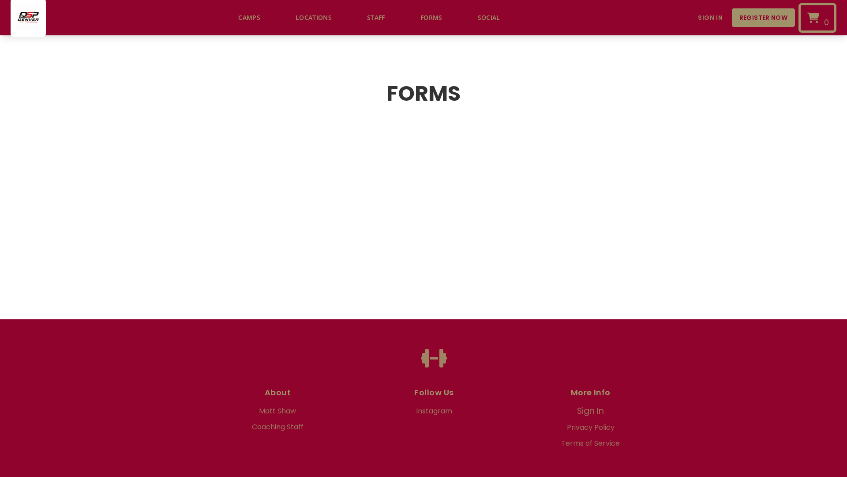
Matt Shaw (277, 411)
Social (489, 17)
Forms (431, 17)
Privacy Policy (591, 427)
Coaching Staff (278, 427)
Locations (314, 17)
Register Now (763, 17)
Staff (376, 17)
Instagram (434, 411)
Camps (249, 17)
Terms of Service (590, 443)
